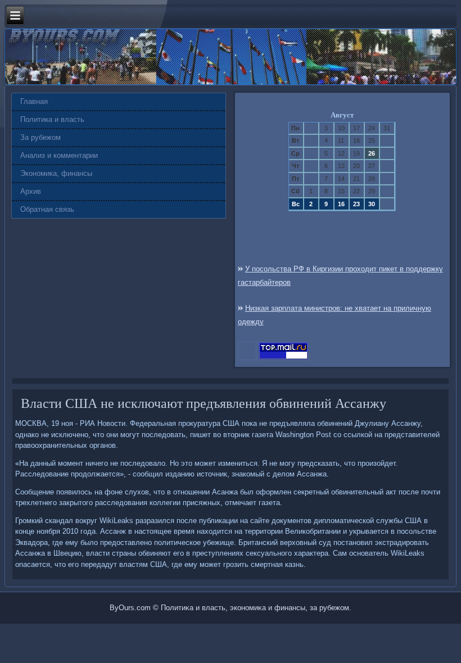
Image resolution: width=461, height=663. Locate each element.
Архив (30, 191)
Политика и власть (52, 119)
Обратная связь (47, 209)
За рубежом (40, 137)
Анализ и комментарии (59, 155)
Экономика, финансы (56, 173)
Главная (34, 101)
